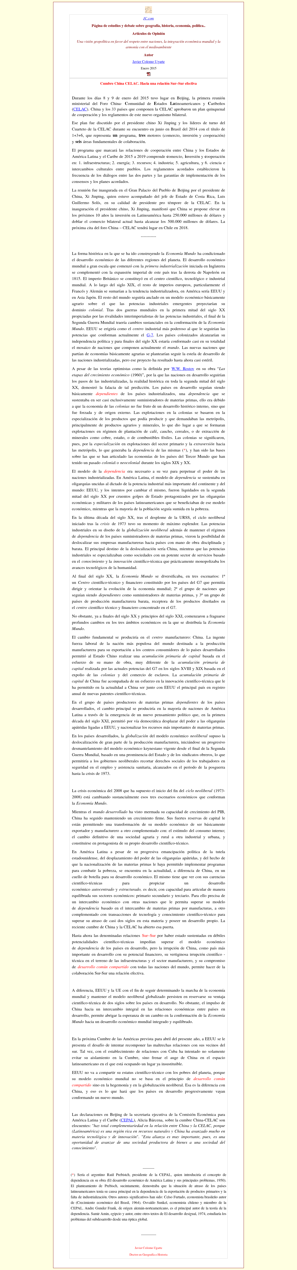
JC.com (148, 18)
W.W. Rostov (182, 368)
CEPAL (127, 1120)
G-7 (150, 335)
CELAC (80, 109)
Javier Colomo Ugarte (148, 61)
